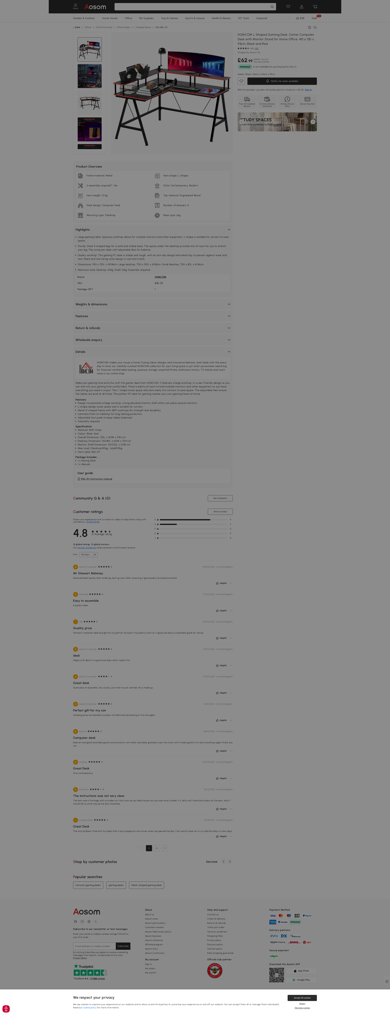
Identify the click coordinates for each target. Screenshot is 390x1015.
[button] (6, 1008)
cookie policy (89, 1007)
